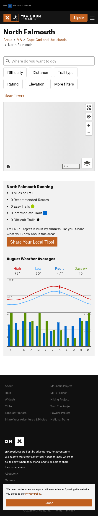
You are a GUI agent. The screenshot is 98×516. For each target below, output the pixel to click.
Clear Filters (13, 95)
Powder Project (60, 413)
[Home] (24, 18)
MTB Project (58, 393)
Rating (13, 84)
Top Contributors (15, 413)
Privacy (70, 510)
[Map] (49, 136)
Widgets (10, 399)
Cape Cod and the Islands (46, 40)
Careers (10, 480)
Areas (7, 40)
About (9, 386)
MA (19, 40)
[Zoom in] (88, 125)
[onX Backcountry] (17, 6)
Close (49, 503)
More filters (64, 84)
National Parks (60, 419)
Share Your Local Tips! (32, 241)
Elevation (36, 84)
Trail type (66, 72)
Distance (40, 72)
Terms (58, 510)
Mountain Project (61, 386)
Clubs (8, 406)
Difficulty (15, 72)
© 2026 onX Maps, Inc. (37, 510)
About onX (11, 473)
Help (8, 393)
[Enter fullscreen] (88, 107)
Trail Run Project (61, 406)
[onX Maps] (14, 445)
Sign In (78, 17)
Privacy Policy (33, 493)
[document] (49, 496)
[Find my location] (88, 116)
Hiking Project (59, 399)
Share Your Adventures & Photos (26, 419)
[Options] (87, 163)
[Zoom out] (88, 132)
